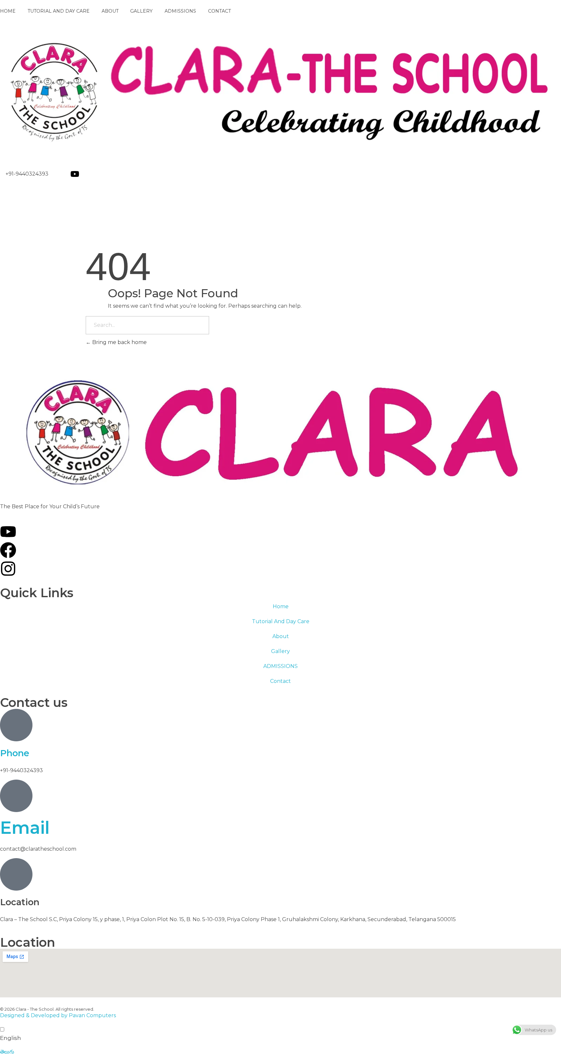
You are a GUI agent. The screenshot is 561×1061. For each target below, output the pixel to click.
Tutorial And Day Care (280, 621)
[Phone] (16, 725)
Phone (14, 753)
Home (281, 606)
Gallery (280, 651)
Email (25, 827)
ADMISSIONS (280, 666)
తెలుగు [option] (7, 1052)
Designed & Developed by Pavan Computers (58, 1015)
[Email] (16, 796)
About (280, 636)
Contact (280, 681)
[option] (280, 1052)
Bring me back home (119, 342)
